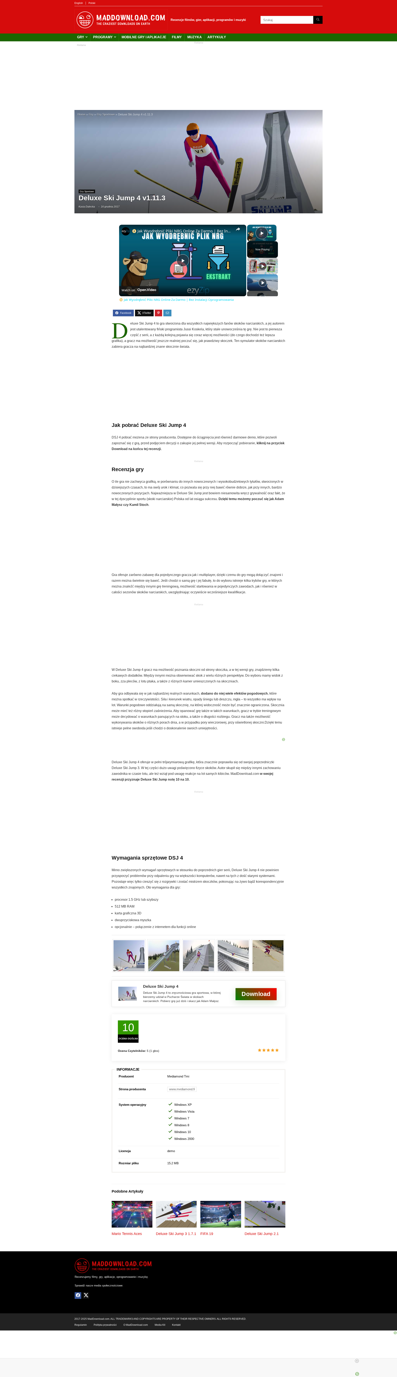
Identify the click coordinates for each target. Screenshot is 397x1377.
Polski (91, 3)
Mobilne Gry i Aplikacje (144, 37)
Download (256, 994)
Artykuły (216, 37)
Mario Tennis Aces (127, 1234)
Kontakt (176, 1324)
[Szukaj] (318, 20)
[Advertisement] (198, 75)
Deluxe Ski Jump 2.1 (262, 1234)
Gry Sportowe (106, 114)
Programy (103, 37)
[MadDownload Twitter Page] (86, 1295)
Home (81, 114)
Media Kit (160, 1324)
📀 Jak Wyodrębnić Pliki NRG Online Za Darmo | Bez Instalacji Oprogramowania (182, 230)
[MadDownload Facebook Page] (78, 1295)
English (78, 3)
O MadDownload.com (135, 1324)
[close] (357, 1361)
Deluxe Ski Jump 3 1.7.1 (176, 1234)
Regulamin (80, 1324)
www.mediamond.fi (182, 1089)
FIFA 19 (206, 1234)
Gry (80, 37)
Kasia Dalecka (87, 206)
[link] (126, 231)
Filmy (177, 37)
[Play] (262, 266)
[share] (238, 229)
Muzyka (194, 37)
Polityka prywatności (105, 1324)
